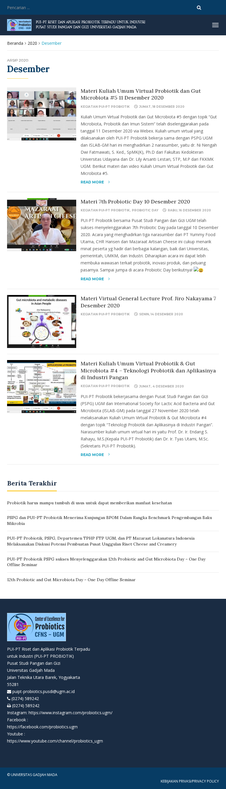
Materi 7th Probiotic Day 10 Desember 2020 (135, 201)
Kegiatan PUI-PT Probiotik (105, 107)
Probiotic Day (145, 210)
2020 (32, 43)
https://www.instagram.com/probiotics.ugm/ (70, 712)
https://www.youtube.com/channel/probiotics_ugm (55, 741)
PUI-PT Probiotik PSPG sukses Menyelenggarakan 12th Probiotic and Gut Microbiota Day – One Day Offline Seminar (106, 562)
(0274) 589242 (25, 698)
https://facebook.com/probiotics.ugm (42, 727)
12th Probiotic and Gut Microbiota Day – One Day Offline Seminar (71, 579)
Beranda (15, 43)
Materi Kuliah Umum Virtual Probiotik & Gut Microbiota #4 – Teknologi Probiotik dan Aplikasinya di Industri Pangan (148, 370)
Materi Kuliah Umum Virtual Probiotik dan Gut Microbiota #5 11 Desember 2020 (141, 94)
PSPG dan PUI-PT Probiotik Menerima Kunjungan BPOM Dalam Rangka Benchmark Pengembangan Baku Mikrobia (109, 520)
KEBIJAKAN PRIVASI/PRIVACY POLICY (190, 781)
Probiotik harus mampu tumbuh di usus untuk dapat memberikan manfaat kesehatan (89, 502)
